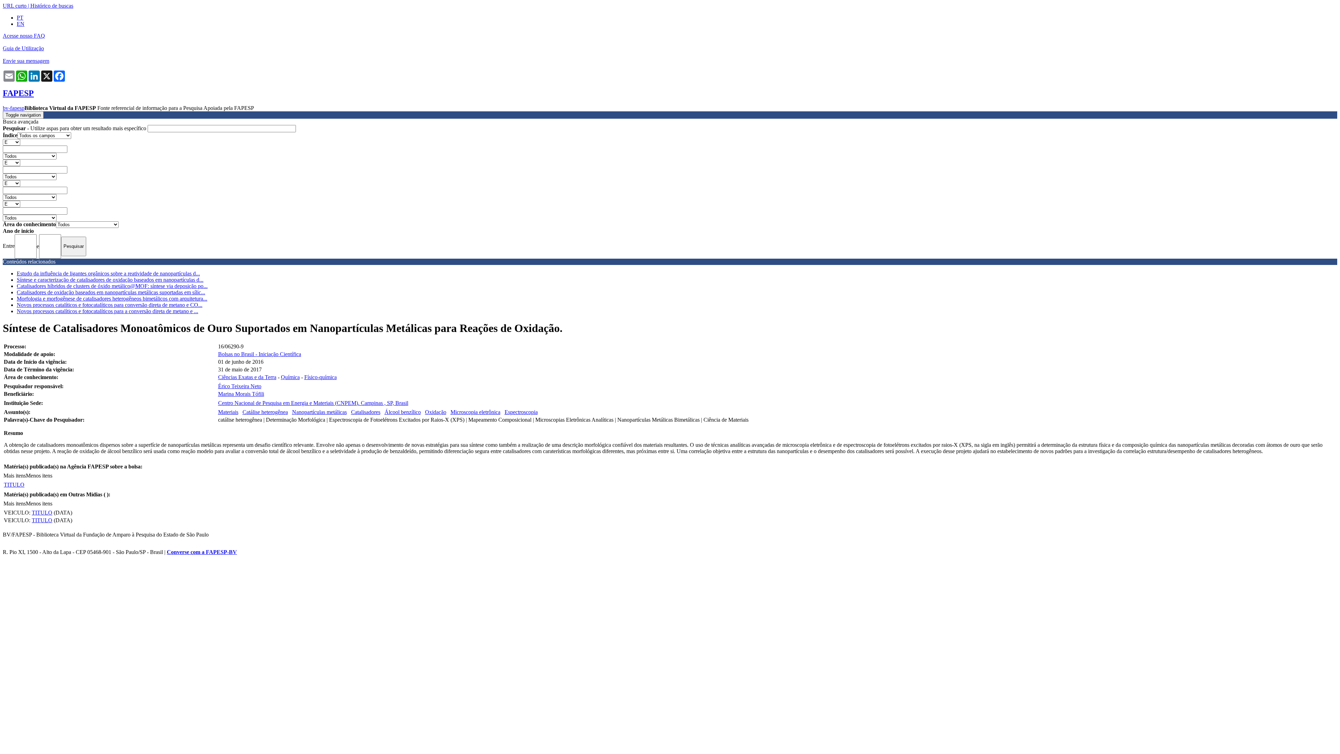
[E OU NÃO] (11, 142)
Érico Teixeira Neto (239, 386)
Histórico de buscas (51, 6)
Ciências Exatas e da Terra (247, 377)
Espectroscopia (521, 412)
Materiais (228, 412)
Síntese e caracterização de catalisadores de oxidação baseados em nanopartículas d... (110, 280)
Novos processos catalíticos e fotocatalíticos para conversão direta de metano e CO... (109, 305)
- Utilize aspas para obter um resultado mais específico (75, 128)
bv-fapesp (13, 108)
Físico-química (320, 377)
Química (290, 377)
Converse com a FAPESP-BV (202, 552)
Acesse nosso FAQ (24, 36)
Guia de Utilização (23, 48)
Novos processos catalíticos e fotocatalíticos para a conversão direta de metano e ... (107, 311)
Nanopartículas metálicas (319, 412)
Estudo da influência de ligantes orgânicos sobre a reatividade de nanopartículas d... (108, 273)
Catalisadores (365, 412)
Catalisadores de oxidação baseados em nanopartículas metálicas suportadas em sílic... (111, 292)
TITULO (14, 485)
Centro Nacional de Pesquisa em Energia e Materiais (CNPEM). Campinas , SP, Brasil (313, 403)
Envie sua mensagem (26, 61)
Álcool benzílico (403, 412)
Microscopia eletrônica (475, 412)
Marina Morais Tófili (241, 394)
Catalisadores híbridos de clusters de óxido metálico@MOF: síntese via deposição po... (112, 286)
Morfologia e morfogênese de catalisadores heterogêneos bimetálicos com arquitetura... (112, 299)
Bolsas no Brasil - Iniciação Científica (259, 354)
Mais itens (14, 476)
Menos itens (39, 476)
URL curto (15, 6)
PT (20, 18)
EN (20, 24)
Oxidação (435, 412)
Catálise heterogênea (265, 412)
